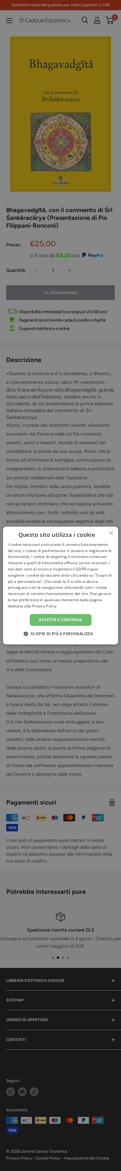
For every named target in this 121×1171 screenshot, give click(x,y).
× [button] (111, 533)
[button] (60, 633)
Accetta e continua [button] (60, 619)
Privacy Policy (44, 606)
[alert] (60, 585)
